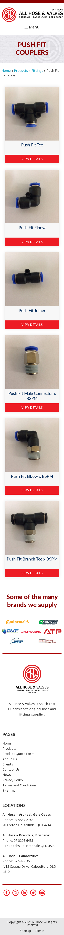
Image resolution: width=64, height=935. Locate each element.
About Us (9, 759)
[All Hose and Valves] (32, 22)
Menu (33, 27)
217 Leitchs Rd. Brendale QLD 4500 (28, 846)
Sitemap (8, 790)
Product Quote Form (18, 754)
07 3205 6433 (23, 840)
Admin (40, 930)
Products (21, 70)
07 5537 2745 (23, 820)
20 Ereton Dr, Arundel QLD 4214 (26, 825)
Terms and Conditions (19, 785)
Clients (7, 764)
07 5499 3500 (23, 861)
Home (6, 70)
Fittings (37, 70)
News (6, 774)
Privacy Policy (12, 780)
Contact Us (11, 769)
